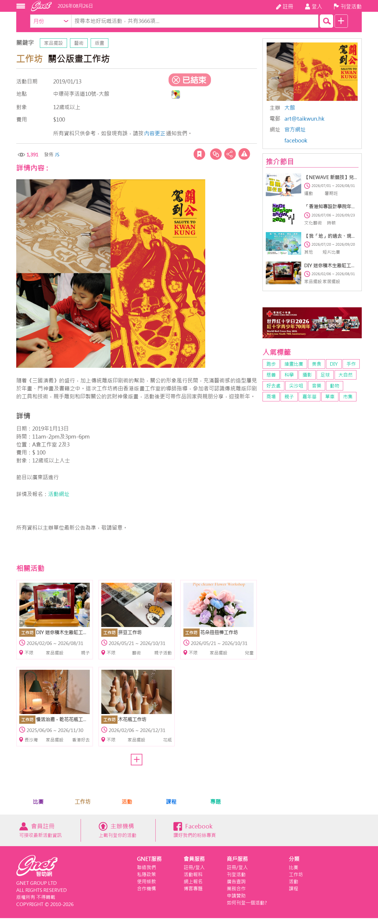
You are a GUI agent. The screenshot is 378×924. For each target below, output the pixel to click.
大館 (289, 107)
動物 (334, 386)
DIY (334, 364)
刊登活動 (236, 874)
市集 (348, 397)
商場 (271, 397)
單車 (330, 397)
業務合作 (236, 889)
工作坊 (83, 801)
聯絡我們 (146, 867)
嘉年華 (309, 397)
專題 (215, 801)
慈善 (271, 375)
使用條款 (146, 881)
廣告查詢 (236, 881)
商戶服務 (237, 859)
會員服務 (194, 859)
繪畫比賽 (293, 364)
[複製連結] (216, 154)
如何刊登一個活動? (247, 903)
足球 (325, 375)
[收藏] (199, 154)
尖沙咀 (296, 386)
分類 (294, 859)
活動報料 (193, 874)
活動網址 (58, 494)
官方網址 (295, 129)
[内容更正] (244, 154)
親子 (289, 397)
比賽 (38, 801)
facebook (295, 140)
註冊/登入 (194, 867)
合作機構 (146, 889)
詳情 (23, 416)
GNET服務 (149, 859)
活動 (127, 801)
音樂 (316, 386)
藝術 (79, 43)
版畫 (99, 43)
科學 (289, 375)
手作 (351, 364)
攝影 (307, 375)
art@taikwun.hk (304, 118)
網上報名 (193, 881)
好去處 (273, 386)
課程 (171, 801)
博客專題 (193, 889)
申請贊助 (236, 896)
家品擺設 (53, 43)
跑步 (271, 364)
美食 (316, 364)
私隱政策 (146, 874)
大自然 (345, 375)
